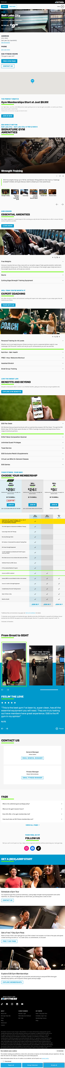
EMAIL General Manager (32, 758)
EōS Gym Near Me (5, 1016)
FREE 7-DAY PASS (9, 941)
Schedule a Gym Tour (41, 1016)
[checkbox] (6, 1061)
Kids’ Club (20, 1018)
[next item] (63, 176)
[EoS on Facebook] (7, 1004)
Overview (60, 1051)
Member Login (22, 1013)
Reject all (11, 1065)
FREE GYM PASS (9, 61)
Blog (2, 1020)
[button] (63, 261)
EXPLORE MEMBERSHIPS (12, 982)
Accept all (54, 1065)
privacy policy (45, 1058)
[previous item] (57, 176)
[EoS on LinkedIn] (17, 1004)
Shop (37, 1020)
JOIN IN (4, 6)
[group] (5, 192)
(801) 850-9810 (5, 50)
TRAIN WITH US (8, 305)
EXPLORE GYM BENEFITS (12, 392)
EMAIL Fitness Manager (32, 778)
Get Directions (5, 42)
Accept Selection (32, 1065)
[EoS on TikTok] (2, 1004)
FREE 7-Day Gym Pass (41, 1013)
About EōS (3, 1013)
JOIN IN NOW (7, 116)
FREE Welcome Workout (24, 1016)
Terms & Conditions (30, 613)
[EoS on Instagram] (12, 1004)
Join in (34, 604)
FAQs (2, 1018)
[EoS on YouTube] (22, 1004)
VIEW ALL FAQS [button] (32, 825)
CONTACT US (8, 66)
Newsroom (4, 1023)
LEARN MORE (8, 226)
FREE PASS (12, 6)
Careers (3, 1025)
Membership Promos (41, 1018)
